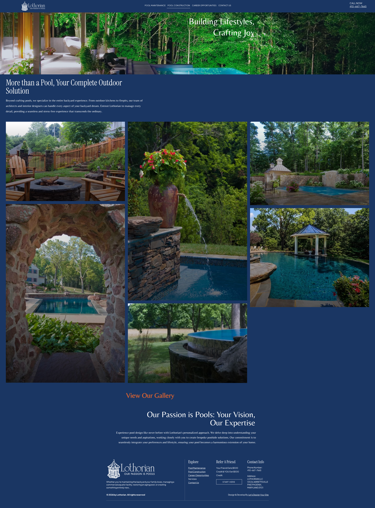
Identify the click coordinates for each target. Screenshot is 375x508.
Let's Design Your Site (258, 494)
